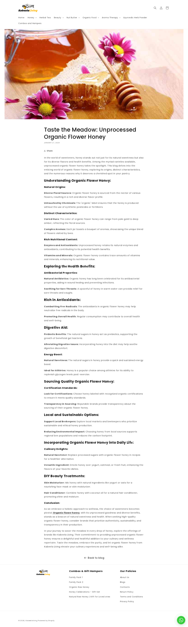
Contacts (125, 587)
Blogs (122, 582)
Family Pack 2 (76, 582)
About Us (124, 577)
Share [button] (50, 150)
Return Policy (126, 591)
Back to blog (96, 557)
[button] (32, 17)
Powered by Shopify (46, 620)
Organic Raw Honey (79, 587)
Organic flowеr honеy (66, 512)
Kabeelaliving (31, 620)
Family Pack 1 (76, 577)
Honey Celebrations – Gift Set (84, 591)
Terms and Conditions (131, 596)
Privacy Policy (127, 601)
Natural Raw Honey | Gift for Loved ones (89, 596)
